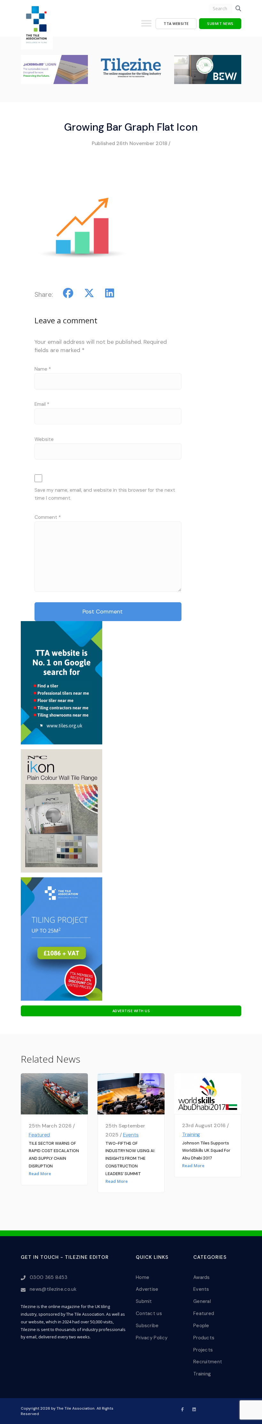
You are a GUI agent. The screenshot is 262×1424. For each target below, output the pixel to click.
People (201, 1325)
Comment (48, 517)
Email (42, 404)
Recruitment (207, 1362)
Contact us (149, 1313)
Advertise (147, 1289)
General (202, 1301)
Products (203, 1338)
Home (142, 1277)
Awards (201, 1277)
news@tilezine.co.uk (53, 1289)
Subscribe (147, 1325)
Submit (144, 1301)
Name (43, 369)
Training (191, 1134)
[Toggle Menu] (146, 26)
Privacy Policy (151, 1338)
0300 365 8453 (48, 1277)
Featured (39, 1134)
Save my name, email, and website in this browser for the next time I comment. (105, 494)
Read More (40, 1173)
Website (44, 439)
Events (131, 1134)
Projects (203, 1350)
